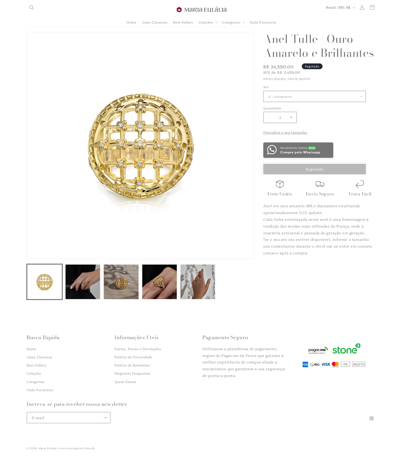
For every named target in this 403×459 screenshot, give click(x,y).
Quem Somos (125, 381)
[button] (32, 7)
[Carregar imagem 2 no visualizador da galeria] (83, 282)
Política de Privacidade (133, 357)
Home (31, 348)
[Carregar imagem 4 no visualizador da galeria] (159, 282)
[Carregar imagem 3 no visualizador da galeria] (121, 282)
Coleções (34, 373)
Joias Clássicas (39, 357)
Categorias (36, 381)
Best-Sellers (36, 365)
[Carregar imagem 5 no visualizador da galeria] (198, 282)
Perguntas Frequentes (132, 373)
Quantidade (272, 108)
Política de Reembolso (132, 365)
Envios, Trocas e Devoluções (138, 348)
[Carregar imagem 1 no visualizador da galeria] (45, 282)
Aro (266, 87)
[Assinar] (105, 417)
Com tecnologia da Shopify (76, 448)
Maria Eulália (47, 448)
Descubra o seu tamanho (285, 132)
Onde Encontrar (40, 389)
